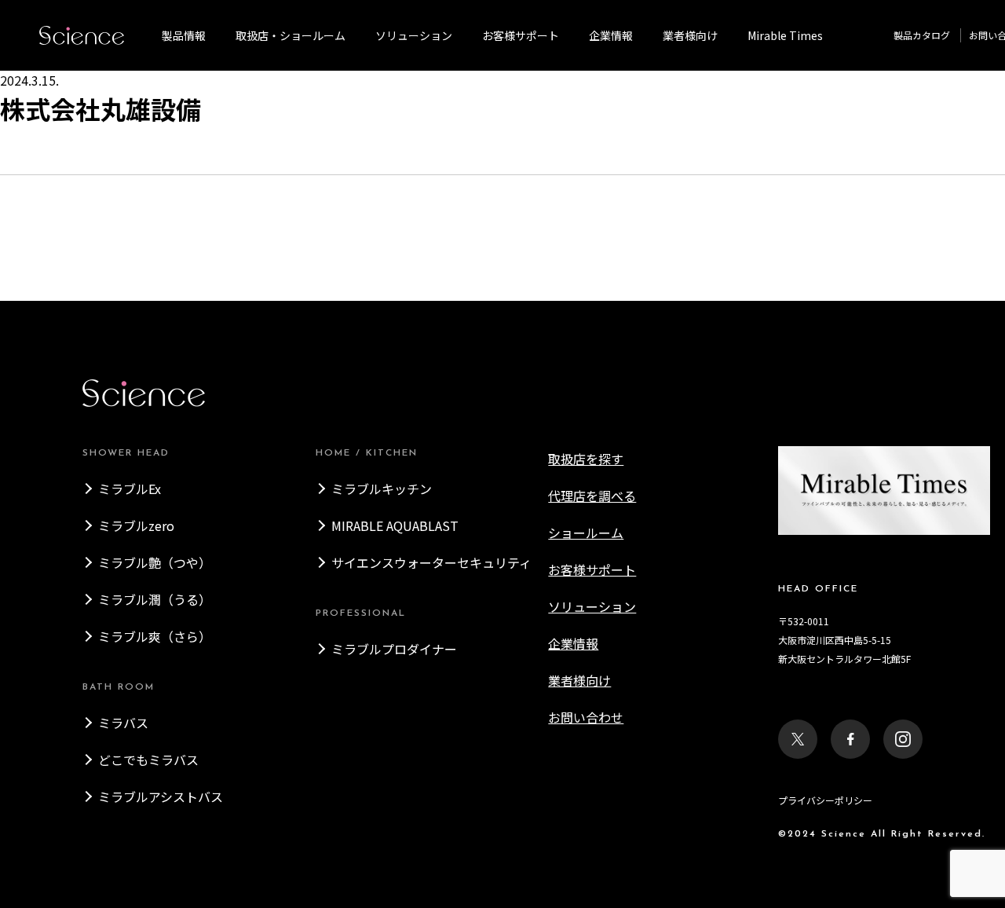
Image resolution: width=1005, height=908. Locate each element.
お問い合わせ (585, 717)
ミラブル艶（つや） (154, 562)
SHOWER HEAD (126, 453)
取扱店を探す (585, 458)
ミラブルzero (136, 525)
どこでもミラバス (148, 759)
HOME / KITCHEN (367, 453)
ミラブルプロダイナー (394, 648)
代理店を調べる (592, 495)
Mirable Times (785, 35)
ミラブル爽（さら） (154, 636)
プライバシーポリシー (825, 800)
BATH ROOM (118, 687)
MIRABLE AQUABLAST (395, 525)
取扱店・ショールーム (290, 35)
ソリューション (413, 35)
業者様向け (579, 680)
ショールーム (585, 532)
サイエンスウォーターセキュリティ (431, 562)
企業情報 (611, 35)
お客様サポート (520, 35)
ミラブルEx (129, 488)
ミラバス (123, 722)
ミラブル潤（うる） (154, 599)
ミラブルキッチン (381, 488)
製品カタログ (922, 35)
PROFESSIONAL (361, 613)
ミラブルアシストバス (160, 796)
